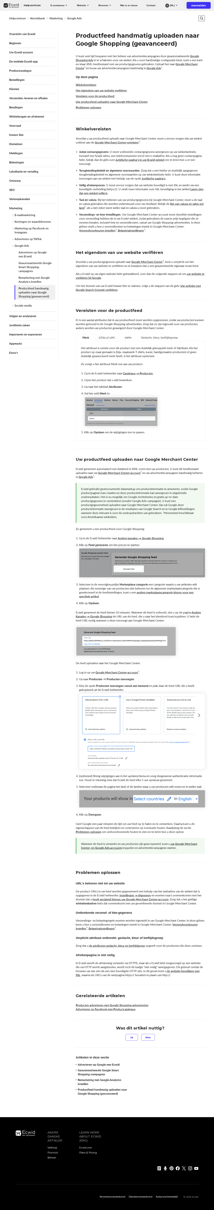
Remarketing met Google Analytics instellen (34, 279)
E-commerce (57, 5)
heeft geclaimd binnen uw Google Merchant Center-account (131, 899)
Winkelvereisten (86, 84)
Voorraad (15, 125)
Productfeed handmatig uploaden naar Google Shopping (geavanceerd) (34, 292)
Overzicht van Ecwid (22, 34)
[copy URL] (115, 129)
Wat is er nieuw (128, 5)
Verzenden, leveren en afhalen (28, 98)
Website (81, 5)
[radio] (132, 1037)
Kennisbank (37, 18)
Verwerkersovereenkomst (112, 1196)
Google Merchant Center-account (119, 472)
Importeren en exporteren (25, 334)
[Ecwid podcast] (164, 1168)
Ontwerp (15, 180)
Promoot (52, 1152)
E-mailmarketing (25, 215)
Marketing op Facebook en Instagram (32, 230)
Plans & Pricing (88, 1152)
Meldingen (16, 153)
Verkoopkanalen (19, 199)
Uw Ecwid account (21, 52)
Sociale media (23, 305)
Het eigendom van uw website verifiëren (101, 90)
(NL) (172, 5)
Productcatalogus (20, 70)
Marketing (56, 18)
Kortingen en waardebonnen (33, 221)
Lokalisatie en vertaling (23, 171)
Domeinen (15, 144)
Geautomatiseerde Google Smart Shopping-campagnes (35, 267)
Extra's (13, 352)
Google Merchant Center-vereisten (117, 142)
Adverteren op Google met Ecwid (33, 254)
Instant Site (16, 134)
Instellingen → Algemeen (135, 895)
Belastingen (16, 162)
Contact (150, 5)
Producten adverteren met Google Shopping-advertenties (112, 1005)
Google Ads (74, 18)
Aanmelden (201, 6)
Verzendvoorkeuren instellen (97, 230)
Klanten (14, 89)
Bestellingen (17, 79)
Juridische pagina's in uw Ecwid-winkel (139, 159)
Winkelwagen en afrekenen (26, 116)
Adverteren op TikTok (28, 239)
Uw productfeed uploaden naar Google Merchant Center (112, 101)
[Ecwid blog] (158, 1168)
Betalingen (16, 107)
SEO (12, 189)
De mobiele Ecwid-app (23, 61)
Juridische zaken (19, 325)
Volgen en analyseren (22, 316)
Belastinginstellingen (131, 230)
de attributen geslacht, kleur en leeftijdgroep (117, 945)
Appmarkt (15, 343)
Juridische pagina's (153, 178)
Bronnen (103, 5)
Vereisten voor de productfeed (95, 96)
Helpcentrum (17, 18)
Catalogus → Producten (138, 373)
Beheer (51, 1157)
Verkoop (52, 1147)
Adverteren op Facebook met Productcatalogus (105, 1009)
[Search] (201, 18)
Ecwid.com (85, 1147)
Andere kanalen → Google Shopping (141, 538)
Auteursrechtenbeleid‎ (167, 1196)
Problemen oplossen (88, 107)
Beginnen (15, 43)
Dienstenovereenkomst (140, 1196)
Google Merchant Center (147, 261)
